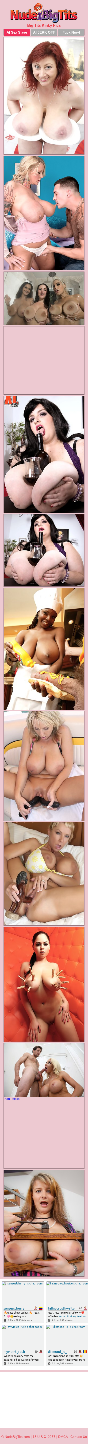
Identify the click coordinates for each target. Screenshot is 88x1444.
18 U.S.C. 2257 (44, 1437)
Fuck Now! (71, 32)
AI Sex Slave (17, 32)
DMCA (63, 1437)
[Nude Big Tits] (44, 13)
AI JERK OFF (44, 32)
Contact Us (78, 1437)
